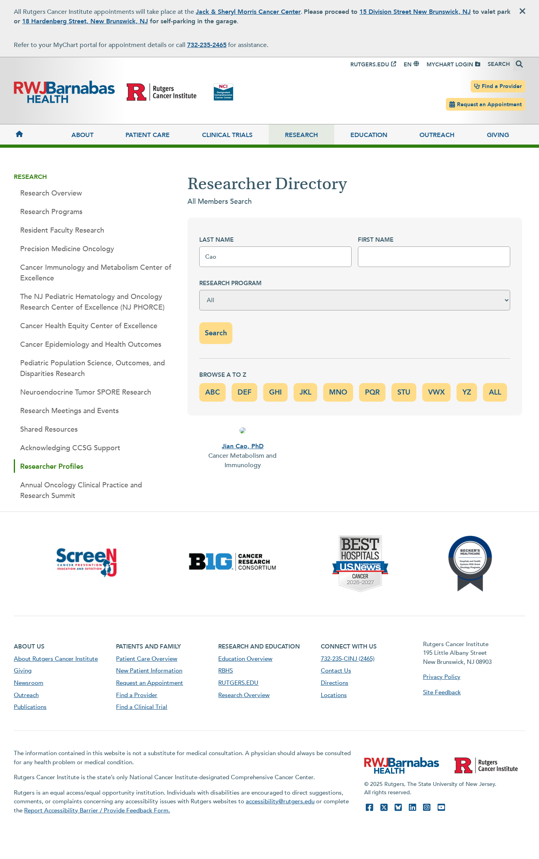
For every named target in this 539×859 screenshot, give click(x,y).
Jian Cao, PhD (243, 446)
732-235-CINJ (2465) (347, 659)
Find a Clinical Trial (141, 707)
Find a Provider (502, 86)
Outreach (437, 135)
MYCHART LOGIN (450, 64)
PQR (372, 392)
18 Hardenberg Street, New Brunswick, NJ (85, 21)
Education (368, 135)
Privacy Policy (441, 677)
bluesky (398, 807)
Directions (334, 683)
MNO (338, 392)
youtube (441, 807)
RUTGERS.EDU (369, 64)
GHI (275, 392)
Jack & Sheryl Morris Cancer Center (248, 12)
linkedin (412, 807)
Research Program (230, 283)
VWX (436, 392)
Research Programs (51, 212)
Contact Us (336, 671)
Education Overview (245, 659)
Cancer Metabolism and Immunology (242, 460)
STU (403, 392)
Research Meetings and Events (69, 411)
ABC (212, 392)
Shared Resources (49, 429)
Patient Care (147, 135)
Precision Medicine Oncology (67, 249)
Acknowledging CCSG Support (70, 448)
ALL (495, 392)
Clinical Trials (227, 135)
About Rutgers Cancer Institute (56, 659)
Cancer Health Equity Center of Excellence (88, 326)
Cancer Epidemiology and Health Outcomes (90, 345)
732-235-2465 (206, 45)
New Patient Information (149, 671)
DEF (244, 392)
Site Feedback (442, 692)
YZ (466, 392)
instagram (426, 807)
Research (301, 135)
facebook (369, 807)
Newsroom (28, 683)
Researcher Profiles (51, 467)
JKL (305, 392)
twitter (384, 807)
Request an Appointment (489, 104)
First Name (375, 240)
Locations (334, 695)
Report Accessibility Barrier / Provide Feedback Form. (97, 810)
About (82, 135)
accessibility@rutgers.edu (280, 801)
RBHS (225, 671)
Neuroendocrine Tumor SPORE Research (85, 392)
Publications (30, 707)
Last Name (216, 240)
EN (408, 64)
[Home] (34, 134)
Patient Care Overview (146, 659)
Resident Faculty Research (62, 230)
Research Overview (51, 193)
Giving (498, 135)
